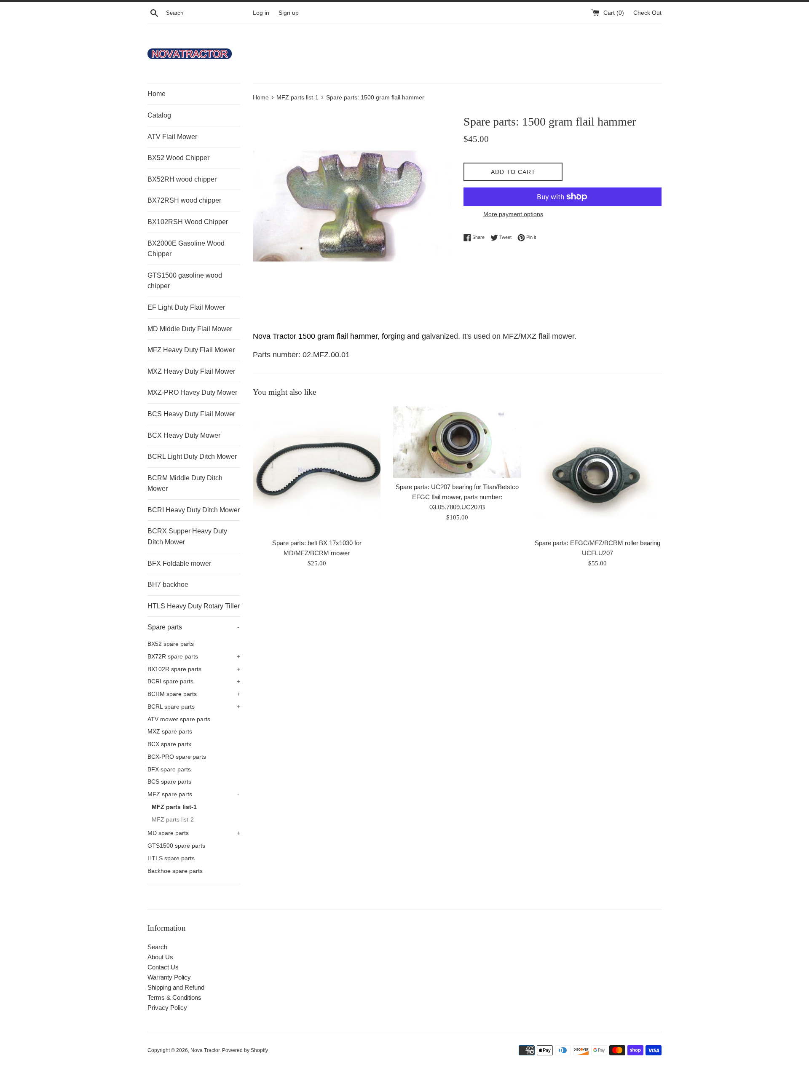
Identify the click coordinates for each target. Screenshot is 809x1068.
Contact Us (163, 967)
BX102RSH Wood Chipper (187, 221)
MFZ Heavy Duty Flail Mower (191, 349)
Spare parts (193, 627)
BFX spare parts (169, 769)
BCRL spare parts (193, 707)
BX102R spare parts (193, 669)
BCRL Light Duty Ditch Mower (192, 456)
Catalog (159, 115)
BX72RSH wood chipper (184, 200)
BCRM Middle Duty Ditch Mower (184, 483)
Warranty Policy (169, 977)
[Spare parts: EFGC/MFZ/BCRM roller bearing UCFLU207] (598, 470)
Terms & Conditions (174, 997)
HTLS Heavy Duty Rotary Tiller (193, 606)
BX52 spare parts (170, 644)
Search (157, 946)
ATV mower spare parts (178, 719)
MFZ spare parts (193, 794)
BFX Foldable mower (179, 563)
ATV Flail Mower (172, 136)
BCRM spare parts (193, 694)
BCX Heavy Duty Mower (183, 435)
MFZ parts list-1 (174, 807)
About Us (160, 957)
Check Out (647, 13)
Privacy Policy (167, 1007)
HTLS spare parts (171, 858)
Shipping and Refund (175, 987)
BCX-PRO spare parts (176, 757)
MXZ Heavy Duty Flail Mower (191, 371)
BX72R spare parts (193, 656)
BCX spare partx (169, 744)
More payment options (513, 214)
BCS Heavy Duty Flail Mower (191, 414)
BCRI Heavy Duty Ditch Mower (193, 510)
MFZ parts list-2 (173, 819)
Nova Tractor (205, 1050)
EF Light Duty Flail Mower (186, 307)
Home (156, 93)
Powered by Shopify (245, 1050)
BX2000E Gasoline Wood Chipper (186, 249)
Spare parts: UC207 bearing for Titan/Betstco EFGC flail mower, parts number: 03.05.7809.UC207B (457, 497)
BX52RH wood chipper (182, 179)
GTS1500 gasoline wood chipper (184, 281)
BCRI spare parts (193, 681)
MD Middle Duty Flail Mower (189, 328)
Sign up (289, 13)
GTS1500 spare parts (176, 846)
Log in (261, 13)
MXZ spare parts (169, 731)
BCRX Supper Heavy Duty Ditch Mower (187, 536)
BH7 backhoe (167, 584)
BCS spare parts (169, 782)
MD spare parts (193, 833)
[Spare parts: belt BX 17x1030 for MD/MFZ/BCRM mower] (316, 470)
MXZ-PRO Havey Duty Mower (192, 392)
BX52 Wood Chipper (178, 157)
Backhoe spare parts (175, 871)
